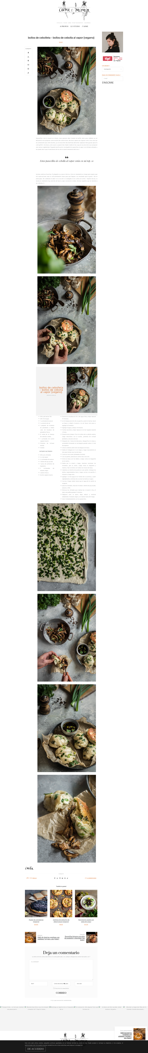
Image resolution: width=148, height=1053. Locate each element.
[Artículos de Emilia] (27, 878)
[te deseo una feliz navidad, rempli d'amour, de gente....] (111, 1018)
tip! (107, 59)
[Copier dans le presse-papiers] (28, 73)
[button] (27, 909)
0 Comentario (91, 878)
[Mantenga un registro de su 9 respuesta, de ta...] (61, 1018)
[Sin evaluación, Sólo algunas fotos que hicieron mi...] (86, 1018)
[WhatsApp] (28, 69)
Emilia (34, 878)
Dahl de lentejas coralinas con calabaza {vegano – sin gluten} (125, 1035)
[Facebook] (28, 53)
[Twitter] (28, 57)
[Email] (28, 65)
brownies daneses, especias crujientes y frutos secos (86, 921)
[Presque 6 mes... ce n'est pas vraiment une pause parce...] (12, 1018)
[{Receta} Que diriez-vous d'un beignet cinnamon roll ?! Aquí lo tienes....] (37, 1018)
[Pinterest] (28, 61)
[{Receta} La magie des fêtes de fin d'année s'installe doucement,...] (135, 1018)
